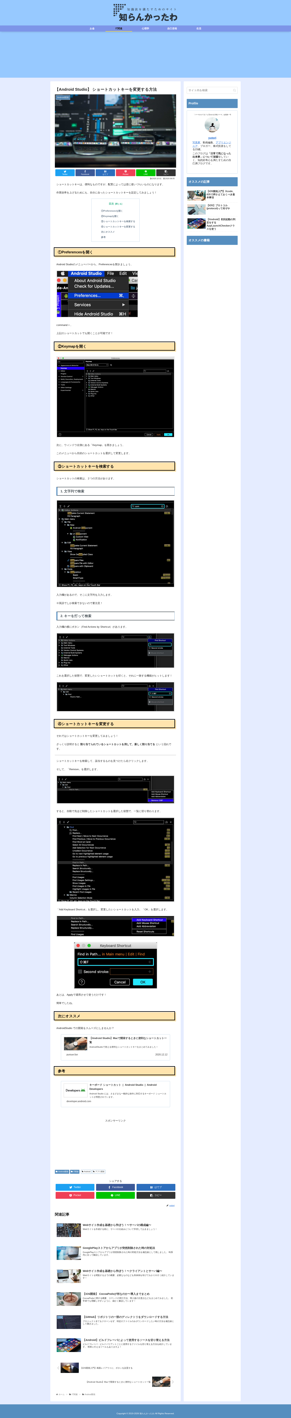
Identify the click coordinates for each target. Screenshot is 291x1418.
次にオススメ (108, 231)
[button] (234, 90)
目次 (111, 203)
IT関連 (76, 1172)
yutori (212, 137)
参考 (103, 237)
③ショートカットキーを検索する (118, 221)
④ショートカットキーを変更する (118, 226)
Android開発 (63, 1172)
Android (87, 1172)
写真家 (196, 142)
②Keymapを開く (110, 216)
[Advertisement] (145, 56)
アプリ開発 (99, 1172)
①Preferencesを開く (112, 211)
